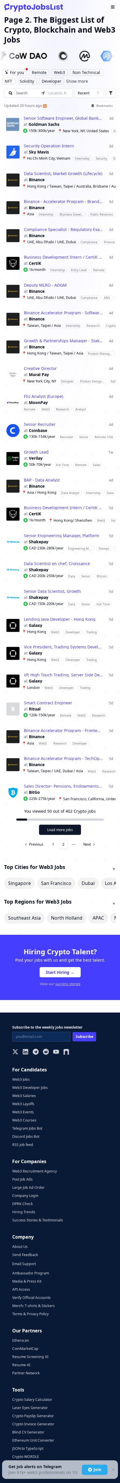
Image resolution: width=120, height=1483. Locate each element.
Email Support (24, 1263)
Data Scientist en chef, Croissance (57, 564)
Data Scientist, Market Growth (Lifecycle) (63, 174)
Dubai (88, 883)
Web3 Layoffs (23, 1103)
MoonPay (38, 403)
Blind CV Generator (28, 1432)
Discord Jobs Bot (25, 1136)
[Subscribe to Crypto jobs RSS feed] (44, 105)
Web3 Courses (24, 1120)
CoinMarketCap (25, 1348)
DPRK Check (22, 1203)
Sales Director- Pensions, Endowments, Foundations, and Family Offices (63, 786)
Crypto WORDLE (25, 1456)
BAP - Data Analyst (42, 480)
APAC (98, 918)
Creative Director (40, 368)
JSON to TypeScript (27, 1448)
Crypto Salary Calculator (32, 1399)
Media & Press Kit (26, 1281)
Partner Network (26, 1373)
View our (60, 983)
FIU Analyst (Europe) (43, 396)
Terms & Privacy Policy (30, 1313)
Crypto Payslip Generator (33, 1415)
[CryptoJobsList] (33, 7)
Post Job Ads (22, 1179)
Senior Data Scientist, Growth (52, 591)
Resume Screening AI (30, 1356)
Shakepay (38, 542)
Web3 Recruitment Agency (34, 1171)
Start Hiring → (60, 972)
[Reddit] (46, 1052)
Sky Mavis (39, 152)
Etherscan (20, 1340)
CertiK (35, 263)
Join (97, 1469)
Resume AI (21, 1364)
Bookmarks (104, 106)
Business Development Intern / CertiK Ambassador (63, 257)
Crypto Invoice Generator (33, 1424)
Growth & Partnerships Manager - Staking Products (63, 341)
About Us (20, 1246)
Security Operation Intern (49, 146)
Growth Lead (36, 452)
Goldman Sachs (44, 124)
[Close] (113, 1470)
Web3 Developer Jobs (30, 1087)
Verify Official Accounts (31, 1297)
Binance (37, 180)
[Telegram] (36, 1052)
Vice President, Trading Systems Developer (63, 647)
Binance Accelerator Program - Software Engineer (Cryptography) (63, 313)
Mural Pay (39, 375)
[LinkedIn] (25, 1052)
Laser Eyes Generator (30, 1407)
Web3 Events (23, 1112)
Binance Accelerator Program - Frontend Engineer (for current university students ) (63, 731)
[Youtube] (56, 1052)
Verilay (36, 458)
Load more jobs (60, 829)
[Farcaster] (66, 1052)
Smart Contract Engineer (48, 703)
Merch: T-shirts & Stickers (33, 1305)
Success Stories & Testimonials (37, 1220)
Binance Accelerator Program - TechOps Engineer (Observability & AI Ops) (63, 759)
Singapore (19, 883)
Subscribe (84, 1036)
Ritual (34, 709)
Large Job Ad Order (28, 1187)
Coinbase (38, 430)
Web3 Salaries (24, 1095)
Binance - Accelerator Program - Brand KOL (63, 202)
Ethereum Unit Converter (33, 1440)
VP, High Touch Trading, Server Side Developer (63, 675)
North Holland (66, 918)
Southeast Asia (24, 918)
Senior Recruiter (40, 424)
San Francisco (56, 883)
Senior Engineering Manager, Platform (61, 536)
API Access (21, 1289)
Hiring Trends (23, 1211)
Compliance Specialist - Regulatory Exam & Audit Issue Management (63, 230)
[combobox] (89, 93)
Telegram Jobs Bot (27, 1128)
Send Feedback (25, 1254)
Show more (77, 81)
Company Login (25, 1195)
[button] (60, 124)
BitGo (34, 792)
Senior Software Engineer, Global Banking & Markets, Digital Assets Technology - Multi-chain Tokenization (63, 118)
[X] (15, 1052)
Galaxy (35, 625)
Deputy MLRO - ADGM (45, 285)
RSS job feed (22, 1144)
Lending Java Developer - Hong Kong (60, 619)
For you (17, 72)
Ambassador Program (30, 1273)
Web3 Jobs (21, 1079)
